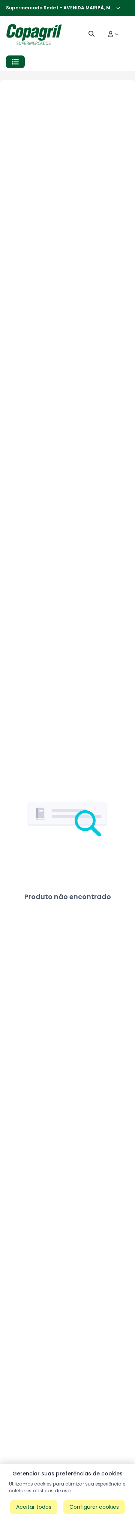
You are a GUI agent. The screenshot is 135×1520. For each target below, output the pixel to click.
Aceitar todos (33, 1507)
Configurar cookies (94, 1507)
